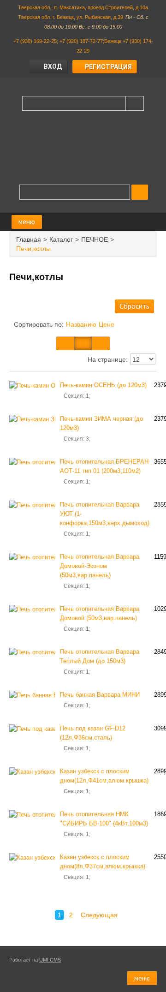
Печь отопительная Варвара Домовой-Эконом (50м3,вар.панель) (99, 566)
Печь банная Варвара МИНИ (100, 694)
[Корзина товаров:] (139, 192)
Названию (81, 324)
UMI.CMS (50, 959)
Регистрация (108, 67)
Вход (53, 66)
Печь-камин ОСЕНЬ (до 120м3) (103, 385)
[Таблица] (83, 343)
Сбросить (134, 306)
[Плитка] (65, 343)
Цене (106, 324)
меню (26, 221)
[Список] (101, 343)
